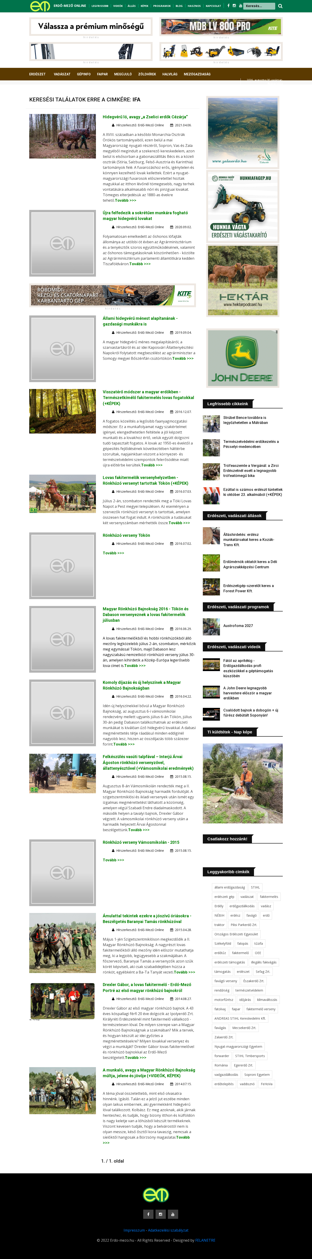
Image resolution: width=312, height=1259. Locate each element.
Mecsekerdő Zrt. (244, 1028)
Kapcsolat (213, 6)
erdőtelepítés (224, 1084)
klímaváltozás (267, 999)
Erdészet (37, 74)
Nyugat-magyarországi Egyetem (238, 1046)
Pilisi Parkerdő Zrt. (244, 925)
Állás (132, 6)
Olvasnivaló (42, 91)
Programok (162, 6)
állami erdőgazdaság (229, 887)
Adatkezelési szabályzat (168, 1230)
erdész (235, 915)
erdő (266, 915)
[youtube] (240, 5)
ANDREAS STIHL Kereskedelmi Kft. (240, 1018)
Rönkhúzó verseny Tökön (126, 535)
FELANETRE (205, 1240)
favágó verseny (225, 981)
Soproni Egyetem (257, 1074)
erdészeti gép (224, 896)
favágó (251, 915)
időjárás (245, 999)
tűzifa (258, 943)
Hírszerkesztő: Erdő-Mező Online (140, 125)
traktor (219, 925)
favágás (220, 1028)
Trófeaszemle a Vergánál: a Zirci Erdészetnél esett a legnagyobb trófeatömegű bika (251, 470)
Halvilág (169, 74)
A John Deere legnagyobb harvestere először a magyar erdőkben (247, 693)
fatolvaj (220, 1009)
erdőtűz (220, 953)
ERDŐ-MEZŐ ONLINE (70, 5)
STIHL (255, 887)
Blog (179, 6)
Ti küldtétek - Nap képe (229, 732)
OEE (258, 953)
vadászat (247, 896)
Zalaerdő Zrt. (223, 1037)
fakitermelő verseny (260, 1009)
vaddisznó (247, 1084)
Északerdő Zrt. (253, 981)
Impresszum (134, 1230)
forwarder (221, 1056)
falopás (242, 943)
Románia (221, 1065)
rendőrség (221, 990)
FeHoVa (266, 1084)
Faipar (102, 74)
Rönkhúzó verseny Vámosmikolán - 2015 (141, 842)
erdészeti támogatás (229, 962)
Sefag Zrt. (263, 971)
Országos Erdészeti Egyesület (236, 934)
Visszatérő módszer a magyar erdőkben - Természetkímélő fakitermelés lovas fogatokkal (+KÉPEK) (148, 397)
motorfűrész (223, 999)
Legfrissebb (100, 6)
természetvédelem (249, 990)
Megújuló (123, 74)
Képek (144, 6)
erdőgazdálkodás (242, 906)
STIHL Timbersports (250, 1056)
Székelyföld (222, 943)
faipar (236, 1009)
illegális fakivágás (264, 962)
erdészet (243, 971)
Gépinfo (84, 74)
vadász (266, 906)
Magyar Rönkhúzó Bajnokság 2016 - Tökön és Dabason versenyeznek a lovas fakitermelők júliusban (145, 614)
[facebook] (228, 5)
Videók (118, 6)
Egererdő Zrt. (243, 1065)
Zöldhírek (147, 74)
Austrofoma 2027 (238, 626)
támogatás (222, 971)
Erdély (218, 906)
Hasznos (194, 6)
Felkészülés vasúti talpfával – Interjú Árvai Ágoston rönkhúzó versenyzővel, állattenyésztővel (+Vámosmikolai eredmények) (148, 762)
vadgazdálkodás (226, 1074)
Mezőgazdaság (197, 74)
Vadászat (62, 74)
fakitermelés (269, 896)
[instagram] (235, 5)
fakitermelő (240, 953)
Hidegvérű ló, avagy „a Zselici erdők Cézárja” (145, 116)
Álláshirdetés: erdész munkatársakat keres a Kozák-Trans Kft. (248, 539)
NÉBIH (219, 915)
